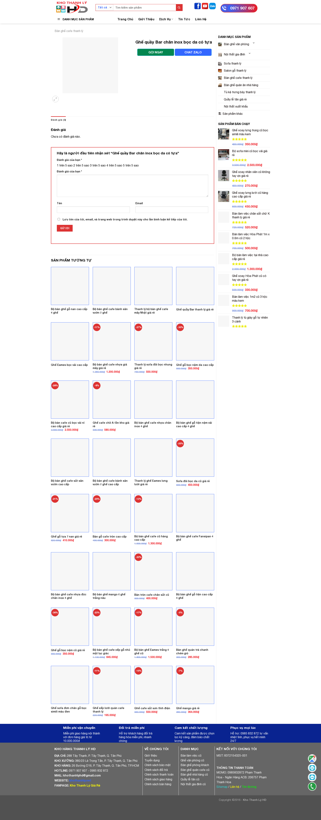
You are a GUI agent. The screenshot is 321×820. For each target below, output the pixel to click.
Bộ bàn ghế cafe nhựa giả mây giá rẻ (110, 389)
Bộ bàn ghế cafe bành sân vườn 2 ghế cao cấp (110, 505)
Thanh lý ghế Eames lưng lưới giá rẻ (151, 505)
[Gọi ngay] (312, 786)
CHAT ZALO (193, 52)
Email (139, 226)
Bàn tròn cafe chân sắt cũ (151, 617)
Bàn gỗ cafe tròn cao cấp (110, 559)
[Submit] (179, 7)
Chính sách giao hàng (158, 802)
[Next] (64, 119)
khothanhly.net (80, 803)
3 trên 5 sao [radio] (98, 188)
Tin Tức (184, 19)
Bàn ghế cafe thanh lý (69, 31)
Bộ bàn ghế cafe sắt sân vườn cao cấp (67, 505)
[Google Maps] (312, 758)
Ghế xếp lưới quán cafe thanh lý (108, 732)
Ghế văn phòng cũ (192, 783)
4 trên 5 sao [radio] (114, 188)
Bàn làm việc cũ (191, 778)
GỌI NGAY (155, 52)
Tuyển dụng (152, 783)
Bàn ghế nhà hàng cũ (194, 797)
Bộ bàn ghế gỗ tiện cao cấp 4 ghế (194, 619)
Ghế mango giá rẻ (188, 731)
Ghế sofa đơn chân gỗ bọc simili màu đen (69, 732)
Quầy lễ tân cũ (190, 802)
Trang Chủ (125, 19)
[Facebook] (197, 5)
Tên (59, 226)
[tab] (58, 143)
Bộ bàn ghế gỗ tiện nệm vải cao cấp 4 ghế (194, 447)
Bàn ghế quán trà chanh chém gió (192, 674)
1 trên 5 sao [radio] (65, 188)
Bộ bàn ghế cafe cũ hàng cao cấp (151, 561)
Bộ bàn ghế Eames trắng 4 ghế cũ (151, 674)
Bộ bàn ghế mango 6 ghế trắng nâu (109, 619)
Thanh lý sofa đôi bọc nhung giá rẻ (153, 389)
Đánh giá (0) (58, 143)
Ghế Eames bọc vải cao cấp (69, 387)
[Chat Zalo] (312, 768)
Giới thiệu (151, 778)
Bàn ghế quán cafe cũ (195, 793)
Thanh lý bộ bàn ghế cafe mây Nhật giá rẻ (151, 334)
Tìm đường (249, 810)
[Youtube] (205, 5)
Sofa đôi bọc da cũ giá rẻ (193, 504)
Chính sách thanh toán (159, 797)
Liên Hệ (200, 19)
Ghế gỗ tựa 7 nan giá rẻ (66, 559)
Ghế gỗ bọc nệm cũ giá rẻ (68, 673)
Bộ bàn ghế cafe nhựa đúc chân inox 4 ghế (68, 619)
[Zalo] (212, 5)
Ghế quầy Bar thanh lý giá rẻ (195, 332)
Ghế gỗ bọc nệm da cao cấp (195, 387)
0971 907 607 (242, 8)
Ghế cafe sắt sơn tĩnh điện (152, 731)
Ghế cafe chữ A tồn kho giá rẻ (111, 447)
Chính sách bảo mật (158, 788)
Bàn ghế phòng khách (195, 788)
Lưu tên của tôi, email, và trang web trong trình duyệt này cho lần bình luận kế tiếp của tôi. (125, 242)
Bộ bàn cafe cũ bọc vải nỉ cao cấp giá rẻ (68, 447)
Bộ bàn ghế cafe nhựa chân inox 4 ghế (152, 447)
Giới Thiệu (146, 19)
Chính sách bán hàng (158, 807)
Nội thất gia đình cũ (193, 807)
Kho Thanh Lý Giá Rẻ (85, 808)
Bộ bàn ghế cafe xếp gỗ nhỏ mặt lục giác (111, 674)
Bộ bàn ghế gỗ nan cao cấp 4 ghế (69, 334)
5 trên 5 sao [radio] (131, 188)
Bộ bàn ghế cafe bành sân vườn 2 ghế (110, 334)
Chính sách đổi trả (156, 793)
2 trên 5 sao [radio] (81, 188)
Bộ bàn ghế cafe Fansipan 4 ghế (194, 561)
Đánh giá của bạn (69, 182)
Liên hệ (234, 810)
